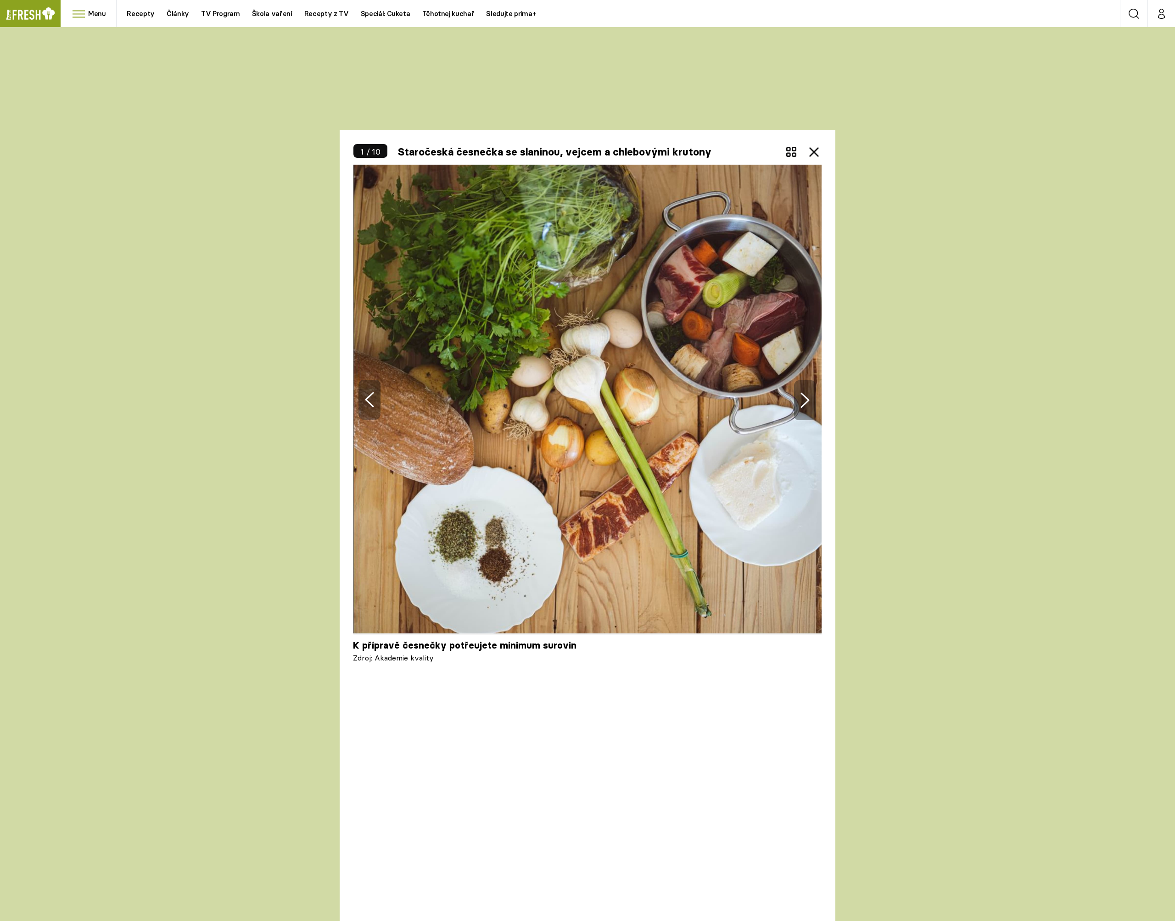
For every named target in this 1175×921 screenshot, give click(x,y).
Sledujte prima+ (511, 13)
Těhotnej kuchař (448, 13)
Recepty (141, 13)
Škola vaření (272, 13)
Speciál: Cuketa (385, 13)
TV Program (220, 13)
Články (178, 13)
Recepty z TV (326, 13)
